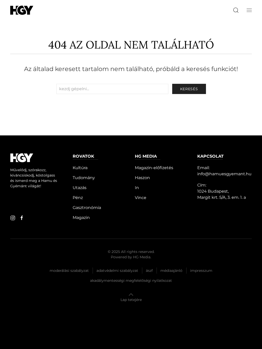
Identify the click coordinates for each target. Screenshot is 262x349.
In (137, 187)
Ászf (149, 270)
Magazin (81, 217)
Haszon (142, 177)
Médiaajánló (171, 270)
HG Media (141, 257)
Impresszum (201, 270)
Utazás (79, 187)
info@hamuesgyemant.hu (224, 173)
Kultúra (80, 167)
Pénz (78, 197)
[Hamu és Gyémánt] (21, 10)
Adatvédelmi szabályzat (117, 270)
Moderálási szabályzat (69, 270)
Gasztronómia (87, 207)
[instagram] (12, 217)
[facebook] (21, 217)
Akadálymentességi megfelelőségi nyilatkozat (131, 280)
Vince (140, 197)
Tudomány (84, 177)
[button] (249, 10)
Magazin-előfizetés (154, 167)
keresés (189, 89)
